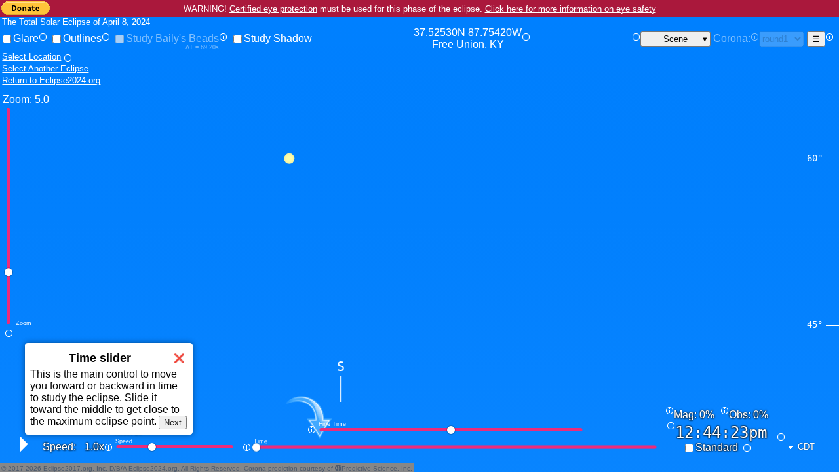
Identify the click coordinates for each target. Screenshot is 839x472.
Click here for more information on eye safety (570, 9)
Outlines (82, 38)
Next (173, 422)
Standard (716, 447)
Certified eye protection (273, 9)
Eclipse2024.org (153, 468)
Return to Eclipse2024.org (51, 80)
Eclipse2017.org (67, 468)
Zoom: (17, 99)
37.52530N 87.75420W (468, 38)
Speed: (59, 446)
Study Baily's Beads (172, 38)
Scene (675, 39)
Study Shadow (278, 38)
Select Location (31, 57)
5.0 (42, 99)
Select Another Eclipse (45, 68)
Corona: (732, 38)
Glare (26, 38)
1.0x (94, 446)
